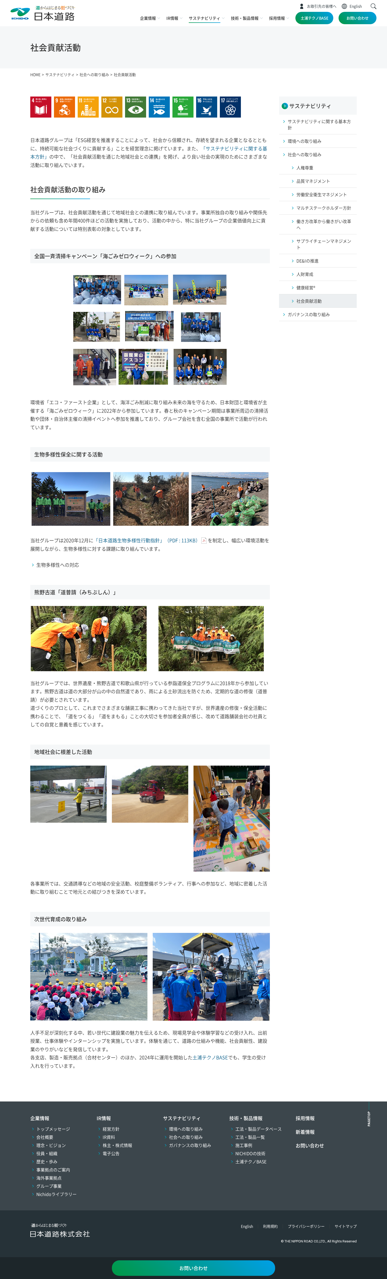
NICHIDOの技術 (250, 1153)
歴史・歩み (46, 1161)
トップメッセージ (53, 1129)
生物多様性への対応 (57, 564)
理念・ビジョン (51, 1145)
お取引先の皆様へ (321, 6)
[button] (373, 6)
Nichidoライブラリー (56, 1194)
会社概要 (44, 1137)
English (356, 6)
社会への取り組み (186, 1137)
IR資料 (109, 1137)
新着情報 (305, 1131)
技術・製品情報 (245, 18)
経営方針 (111, 1129)
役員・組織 (46, 1153)
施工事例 (243, 1145)
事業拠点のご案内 (53, 1169)
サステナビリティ (204, 18)
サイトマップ (346, 1226)
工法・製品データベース (258, 1129)
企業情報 (148, 18)
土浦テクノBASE (314, 18)
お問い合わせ (357, 18)
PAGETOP (369, 1118)
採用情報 (277, 18)
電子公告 (111, 1153)
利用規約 (270, 1226)
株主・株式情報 (117, 1145)
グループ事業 (49, 1186)
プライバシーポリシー (306, 1226)
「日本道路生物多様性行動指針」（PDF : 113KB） (146, 540)
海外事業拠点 (49, 1178)
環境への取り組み (186, 1129)
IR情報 (172, 18)
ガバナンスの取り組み (190, 1145)
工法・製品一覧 (250, 1137)
